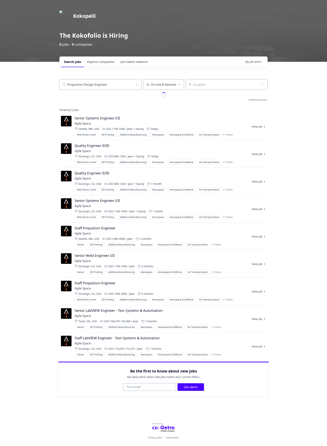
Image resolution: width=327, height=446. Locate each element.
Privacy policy (155, 437)
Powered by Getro (258, 99)
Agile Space (83, 123)
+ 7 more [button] (228, 134)
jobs (72, 62)
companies (100, 62)
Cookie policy (172, 437)
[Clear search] (136, 84)
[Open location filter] (262, 84)
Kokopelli (84, 16)
